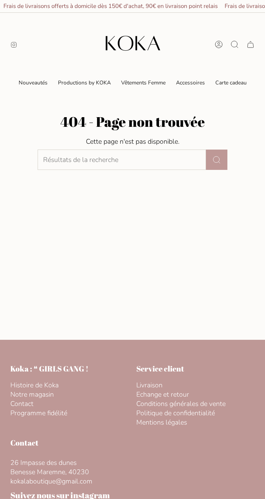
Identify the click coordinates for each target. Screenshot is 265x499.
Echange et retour (162, 394)
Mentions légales (161, 422)
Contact (21, 403)
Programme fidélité (38, 413)
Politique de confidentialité (175, 413)
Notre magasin (32, 394)
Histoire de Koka (34, 385)
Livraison (149, 385)
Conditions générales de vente (181, 403)
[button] (143, 82)
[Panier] (250, 44)
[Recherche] (216, 160)
